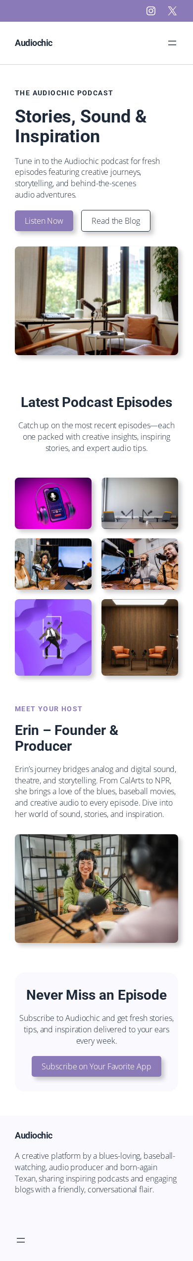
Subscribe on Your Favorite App (96, 1066)
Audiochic (33, 43)
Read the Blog (116, 220)
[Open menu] (172, 43)
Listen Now (44, 220)
